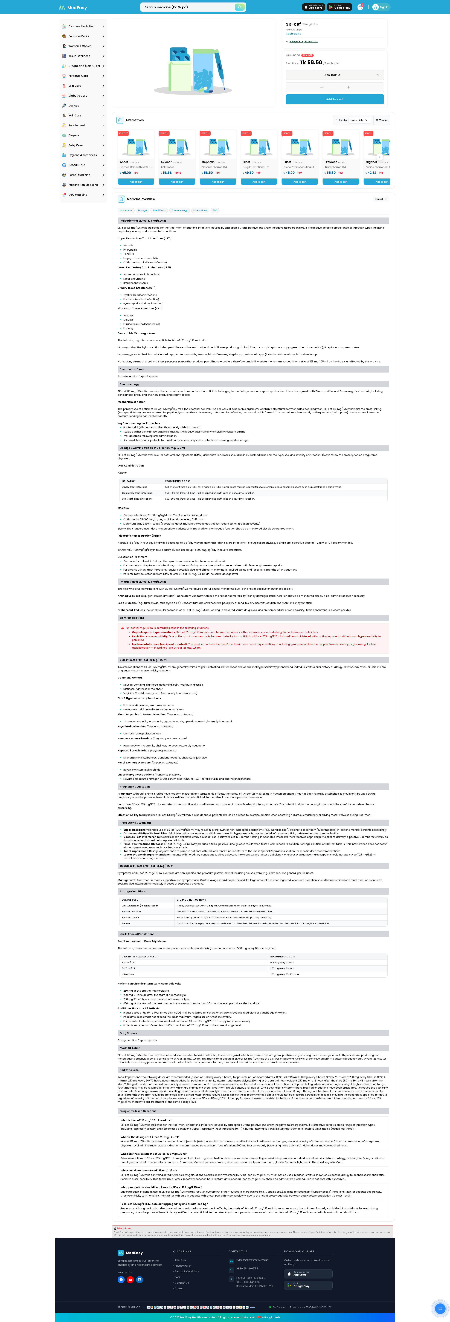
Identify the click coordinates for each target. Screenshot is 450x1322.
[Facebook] (121, 1279)
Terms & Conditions (187, 1271)
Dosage (142, 210)
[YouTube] (130, 1279)
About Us (180, 1260)
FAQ (215, 210)
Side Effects (159, 210)
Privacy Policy (183, 1265)
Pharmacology (179, 210)
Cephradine (293, 33)
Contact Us (182, 1282)
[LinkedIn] (139, 1279)
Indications (126, 210)
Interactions (200, 210)
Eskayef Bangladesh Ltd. (304, 41)
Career (179, 1288)
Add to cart (335, 99)
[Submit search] (240, 7)
